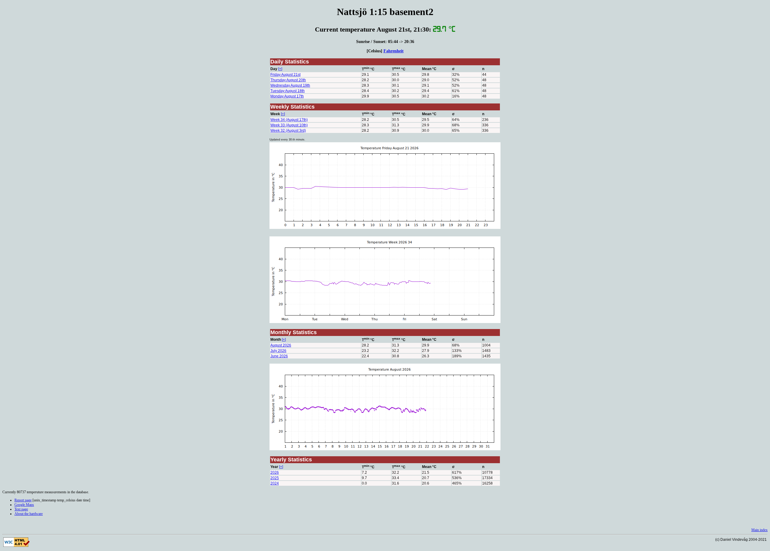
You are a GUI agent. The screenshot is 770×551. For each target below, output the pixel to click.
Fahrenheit (393, 50)
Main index (759, 530)
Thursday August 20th (288, 80)
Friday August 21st (285, 74)
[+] (280, 69)
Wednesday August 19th (290, 85)
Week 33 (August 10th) (289, 125)
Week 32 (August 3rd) (288, 130)
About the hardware (28, 514)
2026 (274, 472)
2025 (274, 478)
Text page (21, 509)
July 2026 (278, 351)
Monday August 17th (287, 96)
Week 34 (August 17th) (289, 120)
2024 (274, 483)
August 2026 (280, 345)
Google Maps (24, 505)
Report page (23, 500)
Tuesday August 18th (287, 91)
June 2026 (279, 356)
